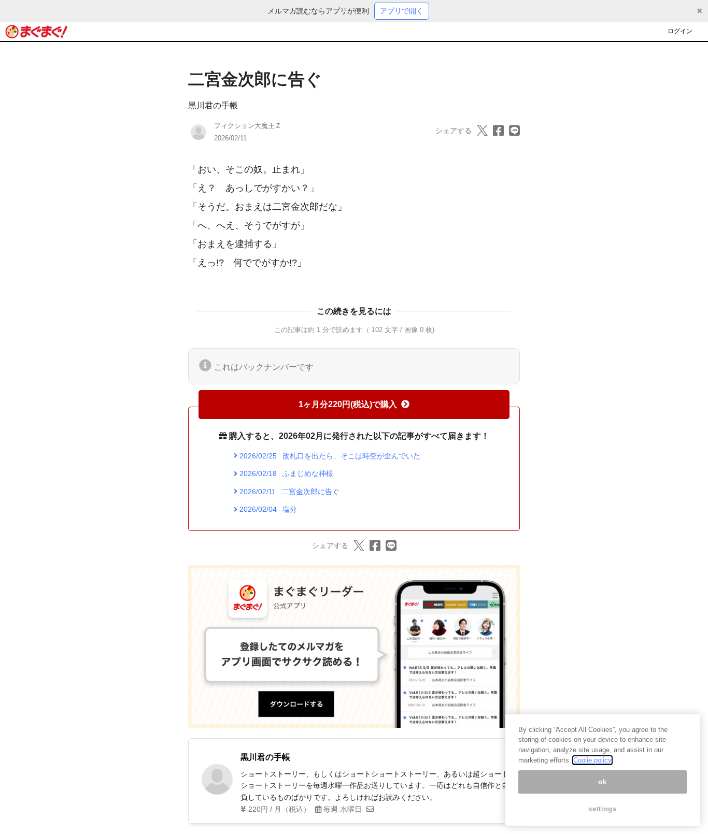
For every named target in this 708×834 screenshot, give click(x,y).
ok (602, 782)
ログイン (680, 31)
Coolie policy (592, 760)
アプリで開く (401, 11)
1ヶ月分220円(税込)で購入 (348, 404)
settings (602, 809)
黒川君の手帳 (213, 105)
